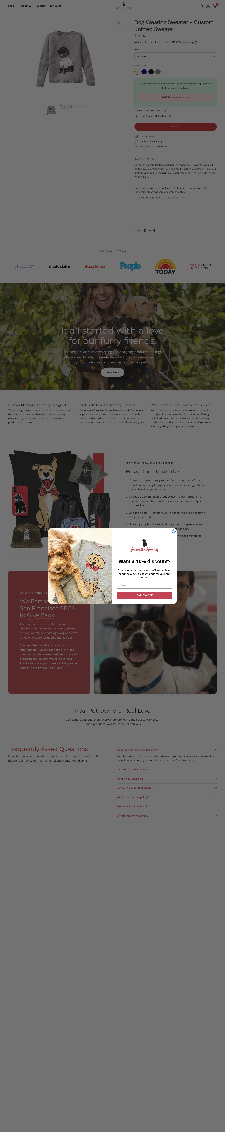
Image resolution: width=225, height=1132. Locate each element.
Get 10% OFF (145, 595)
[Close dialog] (173, 531)
